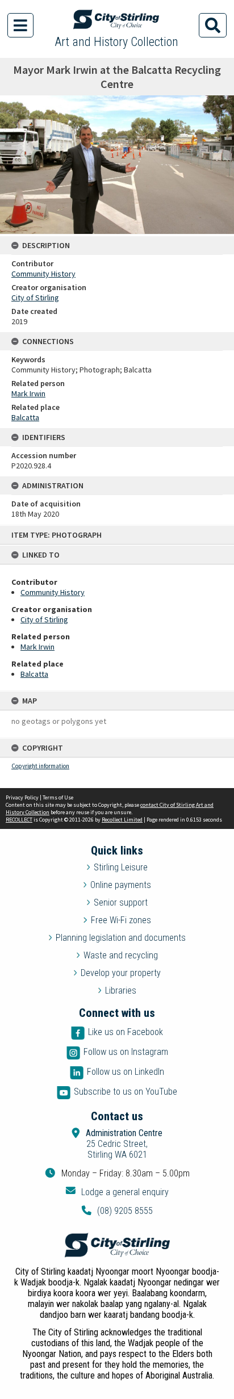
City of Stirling (44, 619)
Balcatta (34, 674)
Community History (52, 592)
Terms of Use (58, 797)
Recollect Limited (122, 819)
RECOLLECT (19, 819)
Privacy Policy (22, 797)
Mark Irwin (37, 647)
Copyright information (40, 766)
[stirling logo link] (117, 1245)
